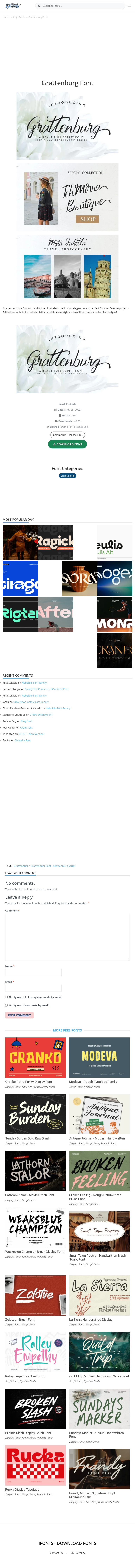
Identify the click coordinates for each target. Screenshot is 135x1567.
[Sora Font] (79, 578)
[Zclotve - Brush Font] (35, 1295)
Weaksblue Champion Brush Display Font (34, 1251)
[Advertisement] (67, 50)
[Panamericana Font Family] (20, 542)
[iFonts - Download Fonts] (14, 5)
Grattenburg (21, 866)
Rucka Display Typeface (22, 1489)
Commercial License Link (67, 434)
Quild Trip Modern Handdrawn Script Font (99, 1376)
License (54, 426)
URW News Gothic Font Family (31, 702)
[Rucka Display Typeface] (35, 1465)
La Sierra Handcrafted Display (90, 1319)
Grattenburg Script (64, 866)
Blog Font (26, 721)
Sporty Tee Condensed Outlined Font (46, 689)
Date (60, 409)
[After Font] (55, 614)
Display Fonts (13, 1086)
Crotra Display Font (41, 714)
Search (39, 6)
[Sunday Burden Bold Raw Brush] (35, 1114)
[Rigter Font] (20, 614)
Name (10, 966)
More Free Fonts (67, 1030)
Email (9, 981)
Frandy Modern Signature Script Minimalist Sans (92, 1495)
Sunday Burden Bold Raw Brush (27, 1138)
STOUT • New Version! (31, 734)
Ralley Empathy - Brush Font (25, 1376)
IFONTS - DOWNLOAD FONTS (67, 1543)
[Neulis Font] (114, 542)
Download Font (69, 444)
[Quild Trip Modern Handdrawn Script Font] (99, 1352)
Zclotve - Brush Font (20, 1319)
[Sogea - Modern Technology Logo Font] (114, 578)
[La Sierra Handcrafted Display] (99, 1295)
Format (66, 415)
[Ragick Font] (55, 542)
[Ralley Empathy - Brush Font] (35, 1352)
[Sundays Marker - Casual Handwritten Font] (99, 1409)
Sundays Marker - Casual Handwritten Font (96, 1435)
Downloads (65, 421)
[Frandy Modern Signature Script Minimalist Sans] (99, 1469)
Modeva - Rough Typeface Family (93, 1082)
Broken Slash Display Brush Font (28, 1433)
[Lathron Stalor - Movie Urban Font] (35, 1171)
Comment (12, 910)
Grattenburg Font (41, 866)
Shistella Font (23, 740)
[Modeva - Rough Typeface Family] (99, 1057)
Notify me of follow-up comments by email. (35, 997)
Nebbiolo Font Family (34, 682)
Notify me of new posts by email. (29, 1005)
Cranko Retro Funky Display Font (28, 1082)
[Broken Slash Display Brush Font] (35, 1409)
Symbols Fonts (45, 1256)
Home (6, 17)
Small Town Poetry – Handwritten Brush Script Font (97, 1257)
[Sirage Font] (20, 578)
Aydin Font (26, 727)
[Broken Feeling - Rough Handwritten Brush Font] (99, 1171)
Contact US (56, 1553)
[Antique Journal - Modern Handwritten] (99, 1114)
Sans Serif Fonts (31, 1086)
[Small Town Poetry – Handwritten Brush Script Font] (99, 1231)
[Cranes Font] (114, 650)
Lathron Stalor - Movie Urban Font (29, 1195)
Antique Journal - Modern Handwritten (97, 1138)
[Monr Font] (114, 614)
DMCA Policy (77, 1553)
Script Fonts (18, 17)
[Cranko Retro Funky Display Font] (35, 1057)
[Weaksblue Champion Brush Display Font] (35, 1227)
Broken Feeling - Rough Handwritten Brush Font (95, 1197)
